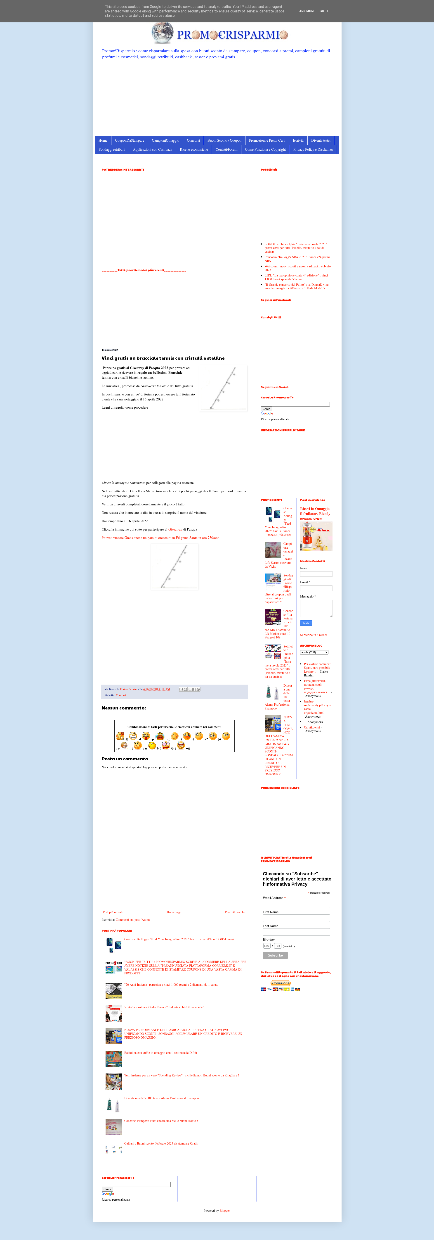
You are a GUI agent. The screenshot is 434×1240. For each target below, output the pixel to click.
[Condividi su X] (189, 689)
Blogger (225, 1210)
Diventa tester (321, 140)
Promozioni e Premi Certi (267, 140)
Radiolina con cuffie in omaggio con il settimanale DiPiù (160, 1052)
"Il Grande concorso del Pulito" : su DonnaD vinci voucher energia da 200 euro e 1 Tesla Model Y (297, 286)
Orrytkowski (312, 727)
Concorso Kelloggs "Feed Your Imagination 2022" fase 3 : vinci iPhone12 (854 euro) (179, 939)
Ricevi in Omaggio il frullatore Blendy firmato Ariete (315, 514)
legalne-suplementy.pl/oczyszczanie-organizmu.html (318, 707)
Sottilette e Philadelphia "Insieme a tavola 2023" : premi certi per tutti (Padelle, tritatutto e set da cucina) (297, 248)
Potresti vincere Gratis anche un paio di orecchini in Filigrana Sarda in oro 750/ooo (160, 537)
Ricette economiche (194, 149)
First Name (271, 912)
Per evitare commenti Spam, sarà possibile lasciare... (317, 668)
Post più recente (113, 912)
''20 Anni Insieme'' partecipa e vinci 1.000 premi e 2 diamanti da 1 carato (171, 984)
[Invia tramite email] (181, 689)
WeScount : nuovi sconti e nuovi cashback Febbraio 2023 (298, 268)
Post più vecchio (235, 912)
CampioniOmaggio (165, 140)
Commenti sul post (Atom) (133, 919)
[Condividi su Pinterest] (198, 689)
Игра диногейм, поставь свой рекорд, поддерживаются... (317, 686)
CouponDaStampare (129, 140)
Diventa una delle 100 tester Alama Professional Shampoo (161, 1098)
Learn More (305, 11)
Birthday (269, 939)
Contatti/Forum (226, 149)
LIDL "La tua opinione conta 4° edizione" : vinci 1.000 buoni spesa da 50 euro (296, 277)
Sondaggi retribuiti (112, 149)
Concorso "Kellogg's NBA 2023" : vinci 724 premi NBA (297, 259)
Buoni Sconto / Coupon (224, 140)
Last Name (270, 926)
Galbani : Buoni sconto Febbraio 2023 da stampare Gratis (161, 1143)
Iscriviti (298, 140)
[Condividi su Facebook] (194, 689)
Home (103, 140)
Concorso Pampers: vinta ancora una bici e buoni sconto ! (161, 1121)
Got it (325, 11)
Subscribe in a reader (313, 635)
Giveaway (175, 529)
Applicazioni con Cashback (152, 149)
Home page (174, 912)
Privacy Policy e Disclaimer (313, 149)
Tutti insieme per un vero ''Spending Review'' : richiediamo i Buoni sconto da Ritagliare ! (181, 1075)
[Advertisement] (217, 97)
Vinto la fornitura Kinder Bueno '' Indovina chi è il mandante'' (164, 1007)
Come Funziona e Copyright (265, 149)
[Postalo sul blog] (185, 689)
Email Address (274, 898)
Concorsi (193, 140)
